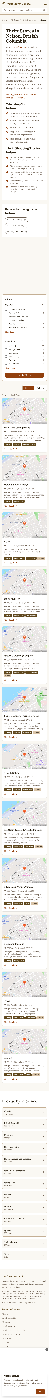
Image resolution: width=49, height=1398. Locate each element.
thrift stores (20, 47)
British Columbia (29, 20)
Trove (7, 1000)
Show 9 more (10, 368)
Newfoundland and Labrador (13, 1330)
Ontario (5, 1346)
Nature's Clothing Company (18, 655)
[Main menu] (45, 3)
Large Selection (31, 672)
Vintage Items (19, 501)
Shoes (27, 904)
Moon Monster (12, 598)
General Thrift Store (16, 220)
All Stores (15, 20)
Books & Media (19, 558)
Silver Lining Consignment (18, 886)
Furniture (17, 444)
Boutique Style (19, 961)
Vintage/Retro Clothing (18, 231)
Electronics (27, 733)
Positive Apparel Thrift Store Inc (21, 715)
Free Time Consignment (17, 427)
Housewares (31, 558)
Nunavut (5, 1342)
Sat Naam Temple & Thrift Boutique (23, 829)
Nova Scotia (7, 1338)
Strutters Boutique (14, 943)
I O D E (8, 541)
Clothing (8, 444)
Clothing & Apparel (16, 225)
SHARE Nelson (12, 772)
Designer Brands (29, 444)
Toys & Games (31, 615)
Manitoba (6, 1322)
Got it (40, 1391)
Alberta (5, 1314)
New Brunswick (8, 1326)
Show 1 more (10, 332)
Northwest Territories (11, 1334)
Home (4, 20)
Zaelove (8, 1057)
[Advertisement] (24, 267)
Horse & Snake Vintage (16, 484)
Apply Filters (24, 375)
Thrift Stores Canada (18, 3)
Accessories (18, 847)
